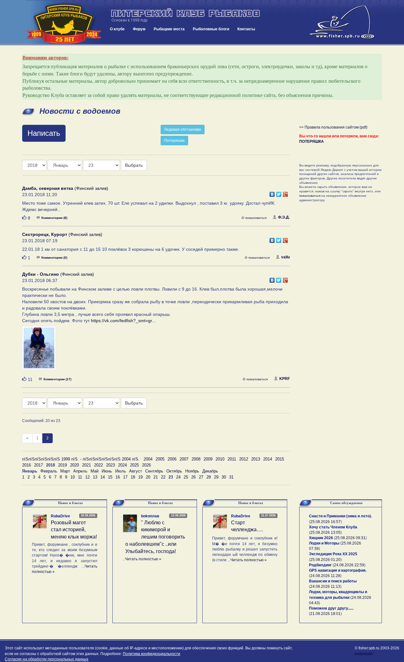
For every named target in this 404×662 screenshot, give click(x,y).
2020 (74, 465)
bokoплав (150, 516)
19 (140, 477)
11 (80, 477)
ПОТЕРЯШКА (311, 141)
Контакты (246, 29)
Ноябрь (192, 471)
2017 (38, 465)
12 (87, 477)
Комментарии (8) (54, 218)
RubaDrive (60, 516)
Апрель (80, 471)
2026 (146, 465)
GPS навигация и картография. (337, 570)
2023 (110, 465)
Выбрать (134, 165)
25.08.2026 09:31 (350, 538)
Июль (120, 471)
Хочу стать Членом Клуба (333, 527)
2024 (122, 465)
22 (163, 477)
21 (155, 477)
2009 (208, 459)
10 (72, 477)
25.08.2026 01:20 (325, 559)
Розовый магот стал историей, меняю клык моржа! (74, 530)
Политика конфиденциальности (151, 654)
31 (231, 477)
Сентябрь (154, 471)
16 (118, 477)
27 (201, 477)
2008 (196, 459)
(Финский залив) (65, 188)
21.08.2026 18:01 (325, 613)
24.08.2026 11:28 (325, 576)
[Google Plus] (285, 192)
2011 (232, 459)
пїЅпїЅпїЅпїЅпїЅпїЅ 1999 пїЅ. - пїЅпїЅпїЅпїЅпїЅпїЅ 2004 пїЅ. (81, 459)
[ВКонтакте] (272, 192)
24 (178, 477)
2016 (26, 465)
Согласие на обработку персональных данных (46, 659)
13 (95, 477)
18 (133, 477)
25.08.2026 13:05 (325, 532)
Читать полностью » (143, 559)
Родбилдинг (320, 565)
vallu (285, 257)
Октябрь (174, 471)
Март (65, 471)
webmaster (364, 654)
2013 (255, 459)
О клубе (117, 29)
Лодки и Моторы (324, 543)
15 (110, 477)
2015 (279, 459)
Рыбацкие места (169, 29)
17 (125, 477)
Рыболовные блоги (211, 29)
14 (102, 477)
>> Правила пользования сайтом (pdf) (333, 127)
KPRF (284, 378)
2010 (220, 459)
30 (224, 477)
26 (193, 477)
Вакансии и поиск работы (333, 581)
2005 (160, 459)
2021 (86, 465)
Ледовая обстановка (182, 129)
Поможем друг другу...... (331, 608)
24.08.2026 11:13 (325, 586)
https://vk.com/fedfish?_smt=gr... (123, 320)
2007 (184, 459)
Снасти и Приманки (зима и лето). (340, 516)
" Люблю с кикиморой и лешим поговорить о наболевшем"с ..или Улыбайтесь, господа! (155, 537)
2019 (62, 465)
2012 (243, 459)
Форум (139, 29)
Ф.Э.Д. (284, 217)
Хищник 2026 (321, 538)
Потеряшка (174, 140)
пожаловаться (255, 218)
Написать (43, 133)
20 (148, 477)
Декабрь (210, 471)
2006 (172, 459)
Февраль (48, 471)
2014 (267, 459)
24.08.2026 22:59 (349, 565)
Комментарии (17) (57, 379)
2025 (134, 465)
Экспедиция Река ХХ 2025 (333, 554)
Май (94, 471)
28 (208, 477)
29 (216, 477)
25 (186, 477)
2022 (98, 465)
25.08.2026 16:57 (325, 522)
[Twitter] (279, 192)
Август (135, 471)
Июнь (107, 471)
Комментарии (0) (54, 257)
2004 (148, 459)
